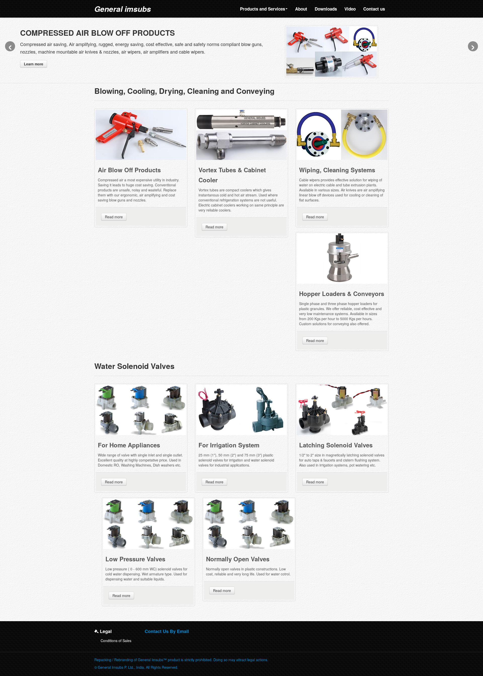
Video (350, 9)
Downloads (326, 9)
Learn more (33, 63)
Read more (114, 209)
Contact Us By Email (167, 623)
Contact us (374, 9)
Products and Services (262, 9)
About (301, 9)
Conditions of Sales (116, 633)
